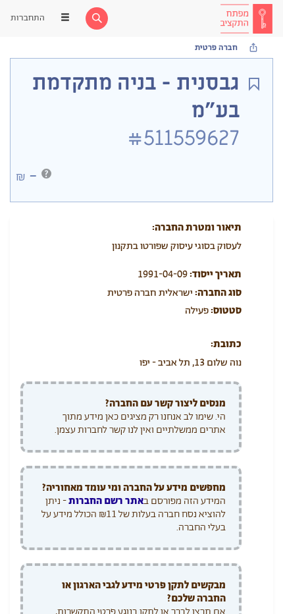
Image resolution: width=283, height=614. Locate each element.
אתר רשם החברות (105, 501)
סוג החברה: (218, 293)
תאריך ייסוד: (216, 274)
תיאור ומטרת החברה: (197, 228)
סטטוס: (226, 311)
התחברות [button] (28, 18)
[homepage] (246, 18)
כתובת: (226, 344)
